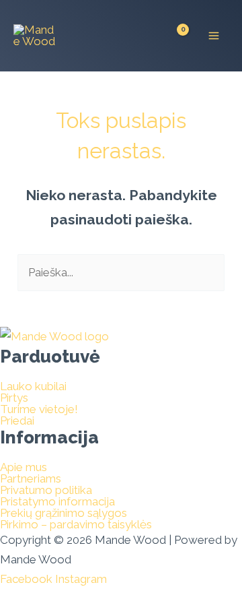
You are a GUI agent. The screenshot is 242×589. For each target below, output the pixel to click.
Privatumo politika (46, 490)
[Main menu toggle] (214, 36)
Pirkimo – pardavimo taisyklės (76, 524)
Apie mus (23, 467)
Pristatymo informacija (57, 501)
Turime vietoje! (39, 409)
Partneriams (30, 479)
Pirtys (14, 398)
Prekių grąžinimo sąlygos (63, 513)
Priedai (17, 421)
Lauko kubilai (33, 386)
